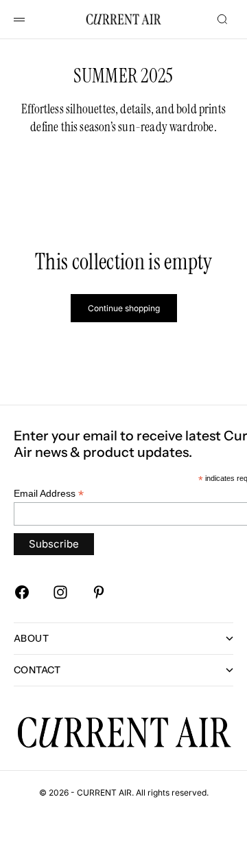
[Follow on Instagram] (60, 592)
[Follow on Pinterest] (99, 592)
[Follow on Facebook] (22, 592)
